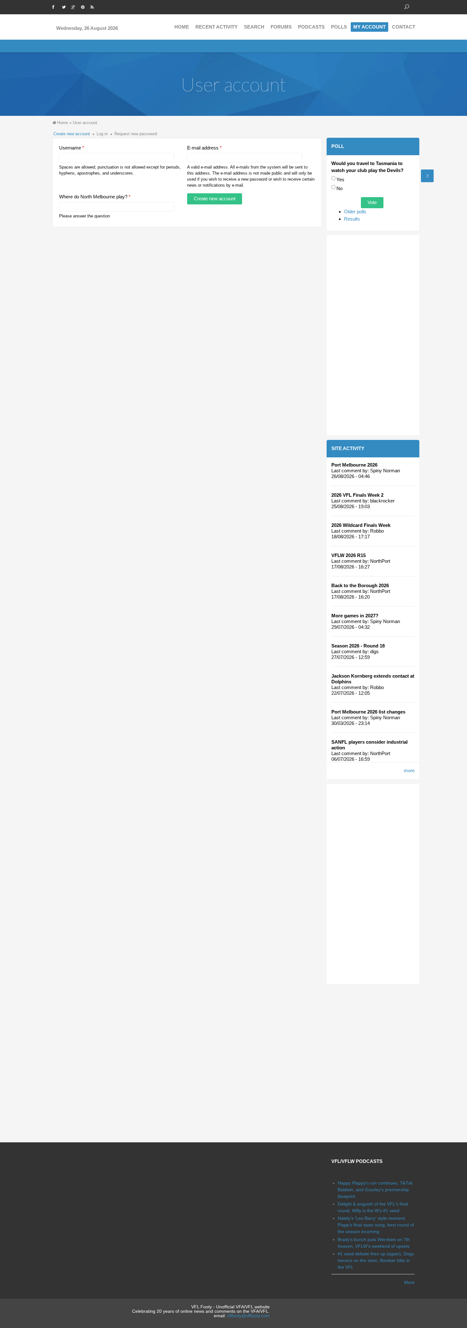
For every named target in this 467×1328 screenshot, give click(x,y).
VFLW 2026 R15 (348, 555)
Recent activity (216, 27)
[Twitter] (65, 6)
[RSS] (94, 6)
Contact (403, 27)
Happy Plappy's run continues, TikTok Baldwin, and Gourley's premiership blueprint (375, 1189)
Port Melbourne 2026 (354, 465)
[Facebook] (55, 6)
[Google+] (74, 6)
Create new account (71, 133)
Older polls (355, 211)
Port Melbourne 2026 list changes (368, 711)
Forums (281, 27)
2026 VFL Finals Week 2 (357, 495)
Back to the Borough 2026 (360, 585)
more (409, 770)
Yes (340, 179)
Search (254, 27)
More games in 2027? (354, 615)
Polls (339, 27)
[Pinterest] (84, 6)
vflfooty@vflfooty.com (248, 1315)
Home (181, 27)
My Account (369, 27)
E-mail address (204, 147)
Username (71, 147)
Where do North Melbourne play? (95, 196)
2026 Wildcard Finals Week (360, 525)
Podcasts (311, 27)
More (409, 1282)
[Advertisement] (373, 335)
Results (352, 219)
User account (85, 122)
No (339, 188)
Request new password (135, 133)
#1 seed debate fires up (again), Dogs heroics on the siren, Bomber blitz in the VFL (376, 1260)
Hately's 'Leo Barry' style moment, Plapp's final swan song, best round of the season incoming (376, 1225)
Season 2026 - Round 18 (358, 645)
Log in (102, 133)
